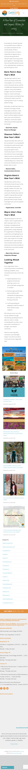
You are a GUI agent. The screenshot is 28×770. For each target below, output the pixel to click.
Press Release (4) (7, 584)
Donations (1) (6, 550)
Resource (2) (6, 595)
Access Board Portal (22, 727)
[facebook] (1, 688)
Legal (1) (5, 576)
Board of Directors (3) (9, 547)
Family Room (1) (7, 561)
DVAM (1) (5, 554)
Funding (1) (6, 565)
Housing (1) (6, 569)
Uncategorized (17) (8, 602)
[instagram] (4, 688)
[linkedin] (7, 688)
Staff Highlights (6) (8, 599)
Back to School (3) (8, 543)
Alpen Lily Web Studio (16, 753)
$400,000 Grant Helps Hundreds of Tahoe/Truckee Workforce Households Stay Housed (13, 433)
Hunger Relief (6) (7, 573)
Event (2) (5, 558)
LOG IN (22, 751)
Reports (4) (6, 591)
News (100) (6, 580)
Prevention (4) (7, 588)
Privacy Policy (14, 744)
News (21, 33)
